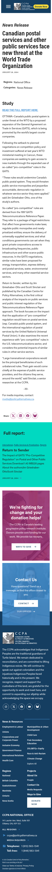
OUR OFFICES (24, 611)
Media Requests (34, 789)
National (6, 775)
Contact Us (33, 784)
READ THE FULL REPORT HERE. (20, 110)
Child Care (32, 735)
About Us (32, 775)
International (7, 445)
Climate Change (34, 758)
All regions (9, 829)
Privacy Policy (28, 865)
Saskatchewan (9, 785)
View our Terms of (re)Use (12, 865)
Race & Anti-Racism (36, 753)
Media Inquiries (16, 840)
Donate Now (41, 6)
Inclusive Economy (10, 745)
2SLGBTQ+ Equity (35, 748)
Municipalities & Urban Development (37, 728)
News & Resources (12, 721)
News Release (24, 87)
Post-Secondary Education (34, 742)
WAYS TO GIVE (23, 546)
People (30, 780)
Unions (5, 731)
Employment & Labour (12, 726)
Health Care (7, 760)
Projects (31, 770)
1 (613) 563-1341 (30, 846)
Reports (43, 445)
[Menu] (8, 6)
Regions (6, 770)
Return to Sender (15, 450)
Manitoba (6, 790)
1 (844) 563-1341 (30, 850)
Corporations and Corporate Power (10, 738)
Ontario (5, 795)
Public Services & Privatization (26, 445)
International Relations (13, 755)
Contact (23, 603)
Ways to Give (34, 794)
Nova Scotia (8, 800)
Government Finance (12, 750)
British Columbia (10, 780)
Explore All (31, 763)
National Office (22, 82)
